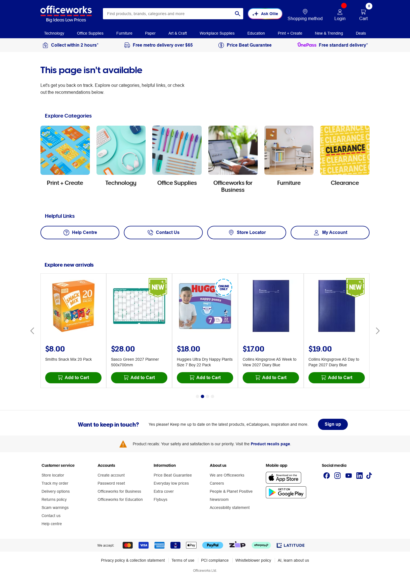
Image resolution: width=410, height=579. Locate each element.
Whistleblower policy (253, 560)
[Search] (237, 13)
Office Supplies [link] (90, 33)
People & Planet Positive (231, 491)
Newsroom (219, 499)
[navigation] (54, 33)
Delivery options (56, 491)
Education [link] (256, 33)
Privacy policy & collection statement (133, 560)
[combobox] (173, 13)
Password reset (111, 483)
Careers (217, 483)
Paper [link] (150, 33)
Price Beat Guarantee (173, 475)
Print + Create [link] (290, 33)
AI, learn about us (293, 560)
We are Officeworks (227, 475)
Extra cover (164, 491)
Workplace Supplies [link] (217, 33)
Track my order (55, 483)
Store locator (53, 475)
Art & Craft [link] (177, 33)
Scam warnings (55, 507)
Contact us (51, 515)
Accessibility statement (230, 507)
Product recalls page (270, 444)
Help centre (52, 523)
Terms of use (183, 560)
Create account (111, 475)
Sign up (333, 424)
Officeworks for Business (119, 491)
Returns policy (54, 499)
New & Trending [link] (329, 33)
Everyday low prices (171, 483)
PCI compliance (215, 560)
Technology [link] (54, 33)
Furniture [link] (124, 33)
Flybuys (160, 499)
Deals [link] (361, 33)
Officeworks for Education (120, 499)
